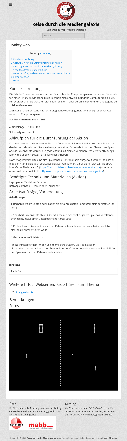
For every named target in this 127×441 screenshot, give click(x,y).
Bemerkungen (20, 76)
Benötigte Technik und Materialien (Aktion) (36, 66)
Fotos (15, 80)
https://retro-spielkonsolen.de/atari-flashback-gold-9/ (72, 171)
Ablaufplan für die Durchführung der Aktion (36, 62)
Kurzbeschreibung (22, 59)
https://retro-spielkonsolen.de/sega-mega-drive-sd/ (70, 167)
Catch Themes (109, 438)
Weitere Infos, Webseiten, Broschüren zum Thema (40, 73)
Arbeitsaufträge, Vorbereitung (29, 69)
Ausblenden (44, 53)
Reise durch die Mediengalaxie (66, 24)
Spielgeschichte (24, 292)
